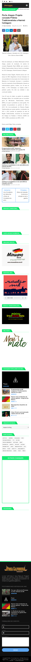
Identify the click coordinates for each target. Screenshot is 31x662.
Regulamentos (21, 448)
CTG (13, 440)
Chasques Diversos (7, 440)
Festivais (17, 444)
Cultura (18, 440)
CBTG (22, 438)
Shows (14, 450)
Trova (19, 450)
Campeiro (11, 438)
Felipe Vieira (12, 124)
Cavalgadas (17, 438)
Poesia (8, 448)
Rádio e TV (14, 448)
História (23, 444)
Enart (21, 442)
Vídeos (23, 450)
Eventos (11, 444)
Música (4, 448)
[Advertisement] (15, 357)
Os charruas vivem (19, 660)
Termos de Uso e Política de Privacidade (20, 659)
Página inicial (5, 659)
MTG (26, 26)
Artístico (5, 438)
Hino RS (11, 660)
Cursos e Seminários (7, 442)
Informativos (6, 446)
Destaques (15, 442)
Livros (11, 446)
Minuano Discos (18, 446)
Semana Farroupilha (7, 450)
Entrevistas (5, 444)
